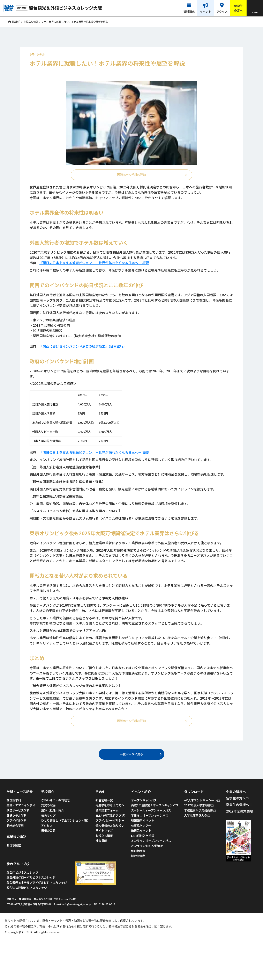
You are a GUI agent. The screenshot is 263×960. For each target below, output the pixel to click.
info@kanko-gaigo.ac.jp (76, 904)
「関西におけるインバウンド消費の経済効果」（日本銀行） (83, 346)
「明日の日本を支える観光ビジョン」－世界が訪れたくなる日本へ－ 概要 (94, 262)
